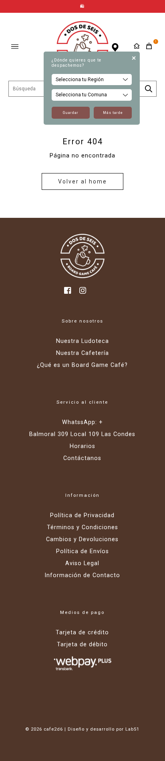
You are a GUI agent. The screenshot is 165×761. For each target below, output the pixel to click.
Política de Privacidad (82, 515)
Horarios (82, 446)
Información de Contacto (82, 575)
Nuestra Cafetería (82, 353)
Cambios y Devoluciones (82, 539)
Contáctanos (82, 458)
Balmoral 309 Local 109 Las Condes (82, 434)
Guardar (70, 113)
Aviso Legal (82, 563)
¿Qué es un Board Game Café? (82, 365)
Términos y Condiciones (82, 527)
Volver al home (82, 181)
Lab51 (132, 729)
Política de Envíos (82, 551)
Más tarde (113, 113)
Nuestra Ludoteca (82, 341)
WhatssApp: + (82, 422)
